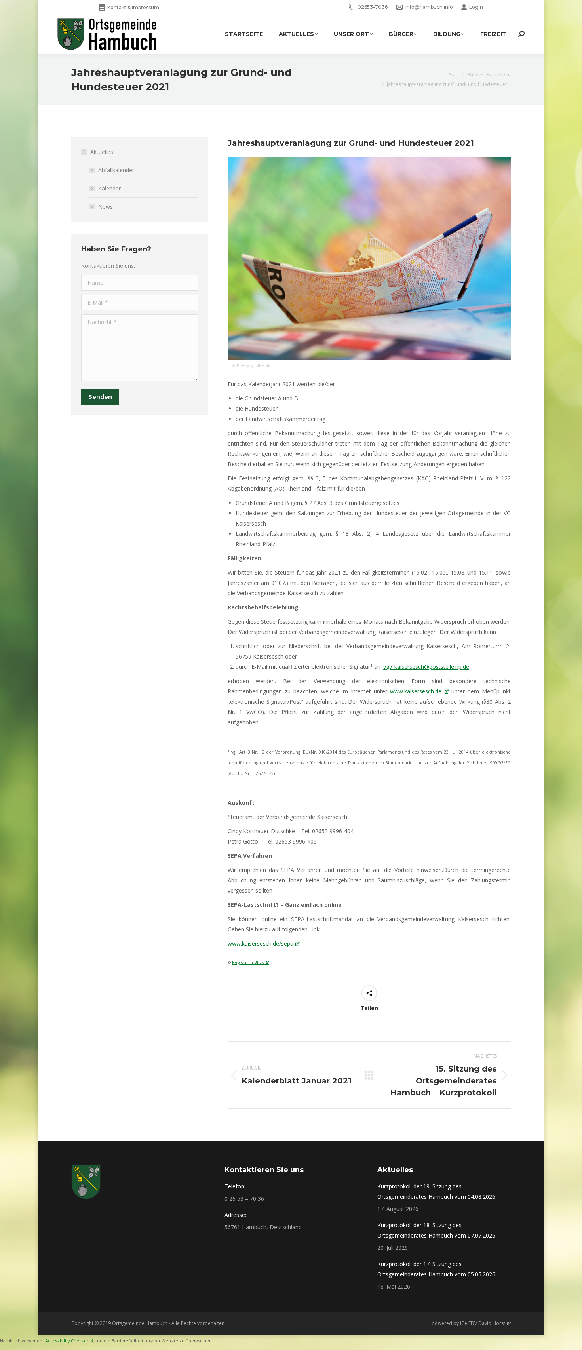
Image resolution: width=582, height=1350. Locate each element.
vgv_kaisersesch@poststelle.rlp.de (426, 666)
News (105, 206)
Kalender (109, 188)
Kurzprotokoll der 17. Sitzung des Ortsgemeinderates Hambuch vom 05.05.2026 (436, 1269)
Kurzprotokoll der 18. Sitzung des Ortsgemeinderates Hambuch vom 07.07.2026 (436, 1230)
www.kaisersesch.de (415, 691)
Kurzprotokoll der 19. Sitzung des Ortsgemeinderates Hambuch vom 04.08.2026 (436, 1191)
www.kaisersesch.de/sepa (260, 943)
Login (476, 7)
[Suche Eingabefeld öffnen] (521, 34)
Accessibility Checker (66, 1341)
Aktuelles (101, 152)
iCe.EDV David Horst (482, 1323)
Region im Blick (248, 962)
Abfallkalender (116, 170)
